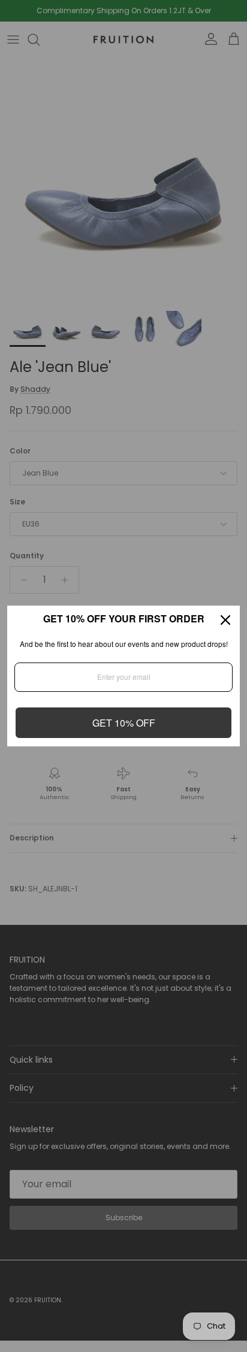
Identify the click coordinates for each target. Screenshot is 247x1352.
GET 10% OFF (123, 723)
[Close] (225, 620)
